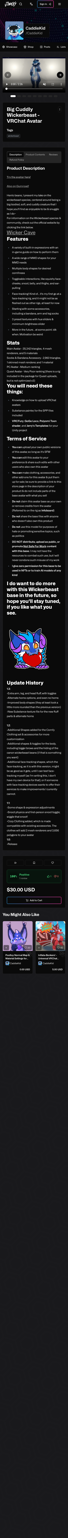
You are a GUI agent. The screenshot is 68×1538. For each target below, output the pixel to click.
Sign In (43, 4)
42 (61, 947)
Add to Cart (36, 900)
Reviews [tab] (53, 154)
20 (29, 947)
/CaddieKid (34, 33)
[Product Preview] (6, 947)
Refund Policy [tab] (16, 159)
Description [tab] (15, 154)
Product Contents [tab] (35, 154)
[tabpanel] (34, 506)
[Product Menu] (59, 109)
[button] (34, 876)
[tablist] (34, 157)
